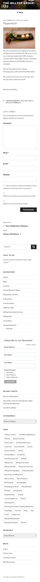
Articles (7, 439)
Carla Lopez (8, 443)
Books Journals (18, 439)
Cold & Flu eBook (9, 408)
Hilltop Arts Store (22, 463)
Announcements (13, 101)
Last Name (8, 362)
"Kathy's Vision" (10, 435)
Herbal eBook (9, 455)
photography (21, 483)
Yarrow (23, 523)
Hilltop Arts (7, 316)
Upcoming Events (9, 325)
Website (6, 175)
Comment (7, 123)
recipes (20, 495)
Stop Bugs (8, 511)
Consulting (7, 321)
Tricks (6, 515)
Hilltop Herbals (10, 467)
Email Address (10, 347)
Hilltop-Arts (27, 101)
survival (18, 511)
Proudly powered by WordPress (14, 577)
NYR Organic (9, 483)
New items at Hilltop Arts (13, 475)
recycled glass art (11, 499)
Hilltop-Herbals (13, 102)
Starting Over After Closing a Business (18, 507)
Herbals (24, 459)
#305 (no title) (8, 308)
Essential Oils (19, 447)
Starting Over (9, 503)
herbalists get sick (11, 459)
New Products (11, 375)
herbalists (21, 455)
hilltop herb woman (25, 467)
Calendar (9, 329)
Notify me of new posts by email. (15, 204)
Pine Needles (27, 487)
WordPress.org (9, 562)
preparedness (9, 495)
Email (6, 164)
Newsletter (10, 372)
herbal (20, 451)
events (30, 447)
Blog (5, 282)
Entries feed (7, 553)
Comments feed (9, 558)
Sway (26, 511)
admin (25, 20)
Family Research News (11, 290)
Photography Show (11, 487)
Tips (32, 511)
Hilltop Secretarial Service (13, 312)
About (5, 277)
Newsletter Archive (10, 295)
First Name (8, 355)
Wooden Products (11, 523)
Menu (21, 12)
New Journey (9, 479)
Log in (5, 549)
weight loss (16, 515)
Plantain (7, 491)
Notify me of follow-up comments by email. (19, 196)
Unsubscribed (8, 303)
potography (17, 491)
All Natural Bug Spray (27, 435)
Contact (6, 286)
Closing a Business (23, 443)
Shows (22, 499)
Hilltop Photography (12, 471)
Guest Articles (9, 451)
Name (6, 153)
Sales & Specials (12, 377)
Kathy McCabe (27, 471)
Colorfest (8, 447)
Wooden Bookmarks (12, 519)
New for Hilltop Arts (10, 396)
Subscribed (7, 299)
